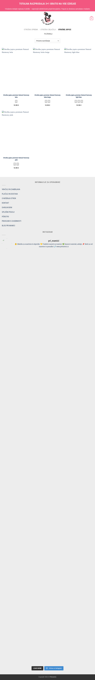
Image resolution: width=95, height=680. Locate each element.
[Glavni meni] (3, 18)
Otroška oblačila (48, 29)
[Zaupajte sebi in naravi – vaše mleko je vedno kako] (24, 642)
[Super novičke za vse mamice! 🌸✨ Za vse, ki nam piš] (24, 534)
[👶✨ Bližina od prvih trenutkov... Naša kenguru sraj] (70, 442)
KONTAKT (5, 203)
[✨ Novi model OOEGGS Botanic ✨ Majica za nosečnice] (70, 331)
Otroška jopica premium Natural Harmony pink (16, 159)
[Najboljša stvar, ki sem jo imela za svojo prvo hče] (24, 360)
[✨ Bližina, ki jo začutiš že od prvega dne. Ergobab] (24, 337)
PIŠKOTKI (5, 216)
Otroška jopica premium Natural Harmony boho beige (47, 96)
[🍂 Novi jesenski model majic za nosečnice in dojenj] (24, 405)
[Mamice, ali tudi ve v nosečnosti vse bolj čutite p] (70, 267)
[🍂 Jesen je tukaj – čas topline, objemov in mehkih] (70, 389)
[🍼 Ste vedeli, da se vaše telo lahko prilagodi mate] (70, 563)
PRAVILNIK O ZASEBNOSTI (11, 221)
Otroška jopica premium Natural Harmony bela (16, 96)
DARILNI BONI (7, 207)
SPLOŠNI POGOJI (8, 212)
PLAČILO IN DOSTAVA (10, 194)
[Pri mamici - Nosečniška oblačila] (47, 18)
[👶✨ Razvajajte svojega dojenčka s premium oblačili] (24, 619)
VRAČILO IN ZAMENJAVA (11, 189)
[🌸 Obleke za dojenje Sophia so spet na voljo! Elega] (70, 465)
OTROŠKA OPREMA (31, 29)
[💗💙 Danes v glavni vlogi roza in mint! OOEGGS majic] (24, 436)
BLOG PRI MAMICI (8, 225)
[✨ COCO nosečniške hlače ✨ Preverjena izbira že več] (70, 366)
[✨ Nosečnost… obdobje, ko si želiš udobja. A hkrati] (24, 258)
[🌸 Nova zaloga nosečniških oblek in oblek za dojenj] (70, 622)
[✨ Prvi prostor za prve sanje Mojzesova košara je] (70, 301)
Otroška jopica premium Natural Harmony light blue (79, 96)
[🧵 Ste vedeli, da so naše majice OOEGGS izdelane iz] (24, 487)
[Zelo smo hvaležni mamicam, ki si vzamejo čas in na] (24, 304)
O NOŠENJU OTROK (9, 198)
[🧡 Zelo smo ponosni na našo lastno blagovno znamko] (70, 651)
